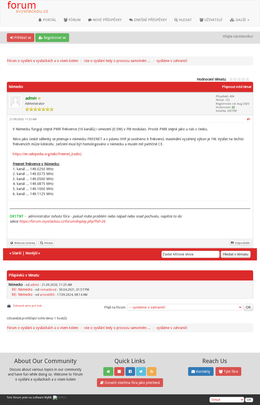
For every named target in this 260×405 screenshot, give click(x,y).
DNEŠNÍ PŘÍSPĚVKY (150, 20)
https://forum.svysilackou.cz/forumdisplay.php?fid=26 (62, 221)
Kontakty (202, 371)
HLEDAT (185, 20)
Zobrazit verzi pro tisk (27, 305)
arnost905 (47, 295)
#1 (248, 119)
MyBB (48, 397)
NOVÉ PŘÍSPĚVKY (107, 20)
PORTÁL (49, 20)
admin (34, 285)
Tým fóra (230, 371)
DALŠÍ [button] (241, 20)
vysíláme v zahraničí (171, 61)
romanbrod (48, 289)
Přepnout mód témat (236, 87)
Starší (16, 253)
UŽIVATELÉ (212, 20)
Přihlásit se (22, 38)
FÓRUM (74, 20)
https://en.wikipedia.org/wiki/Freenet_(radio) (47, 154)
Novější (31, 253)
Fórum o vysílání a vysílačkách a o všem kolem (42, 61)
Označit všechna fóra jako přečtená (132, 383)
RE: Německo (22, 289)
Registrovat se (54, 38)
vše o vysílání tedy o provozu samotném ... (117, 61)
